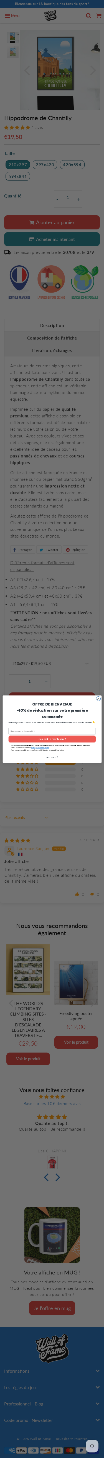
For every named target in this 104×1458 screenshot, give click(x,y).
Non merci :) (52, 757)
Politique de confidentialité (40, 748)
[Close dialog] (98, 698)
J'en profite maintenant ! (51, 739)
